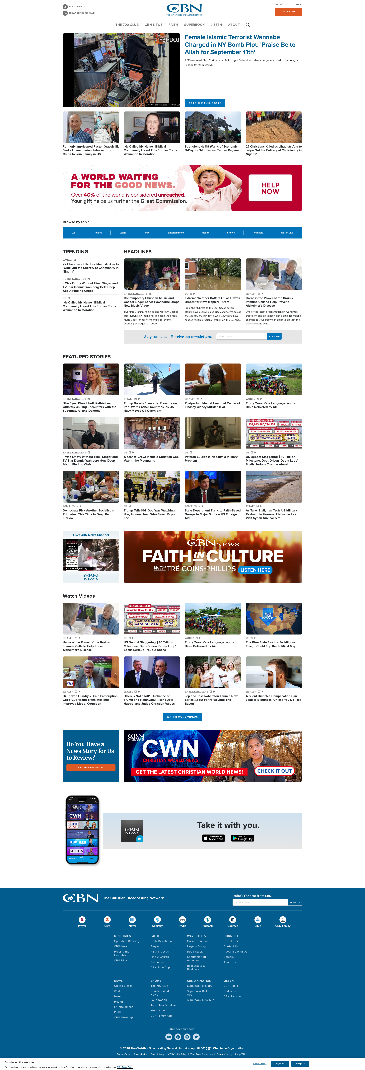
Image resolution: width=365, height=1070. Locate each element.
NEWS (118, 981)
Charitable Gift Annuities (196, 958)
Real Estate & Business (196, 967)
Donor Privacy (157, 1054)
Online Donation (198, 941)
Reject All (280, 1063)
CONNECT (231, 936)
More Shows (159, 1010)
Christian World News (161, 992)
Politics (98, 232)
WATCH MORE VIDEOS (182, 717)
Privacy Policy (140, 1054)
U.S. (74, 232)
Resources (158, 962)
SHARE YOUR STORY (91, 767)
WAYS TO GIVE (197, 936)
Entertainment (176, 232)
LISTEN (216, 24)
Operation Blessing (126, 941)
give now (288, 11)
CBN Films (121, 960)
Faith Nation (159, 1000)
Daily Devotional (162, 941)
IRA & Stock (195, 951)
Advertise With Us (236, 951)
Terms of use (123, 1054)
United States (123, 986)
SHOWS (156, 981)
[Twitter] (196, 1037)
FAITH (173, 24)
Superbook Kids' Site (200, 1000)
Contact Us (281, 4)
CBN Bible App (160, 967)
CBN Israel (121, 946)
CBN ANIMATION (199, 981)
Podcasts (258, 232)
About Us (230, 962)
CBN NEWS (154, 24)
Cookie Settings (259, 1063)
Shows (231, 232)
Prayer (155, 946)
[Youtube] (168, 1037)
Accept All (300, 1063)
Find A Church (160, 957)
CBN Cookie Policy (177, 1054)
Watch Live (287, 232)
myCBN (241, 1054)
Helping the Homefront (121, 953)
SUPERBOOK (194, 24)
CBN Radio (231, 986)
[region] (182, 1064)
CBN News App (124, 1017)
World (123, 232)
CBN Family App (161, 1016)
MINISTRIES (122, 936)
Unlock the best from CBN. (252, 896)
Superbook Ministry (199, 986)
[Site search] (248, 26)
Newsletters (232, 941)
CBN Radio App (234, 996)
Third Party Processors (201, 1054)
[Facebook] (178, 1037)
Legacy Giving (196, 946)
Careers (229, 957)
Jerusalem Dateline (163, 1005)
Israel (147, 232)
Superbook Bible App (198, 992)
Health (205, 232)
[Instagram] (187, 1037)
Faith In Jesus (160, 951)
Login (299, 4)
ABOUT (234, 24)
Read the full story (205, 103)
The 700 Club (127, 24)
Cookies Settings (225, 1054)
